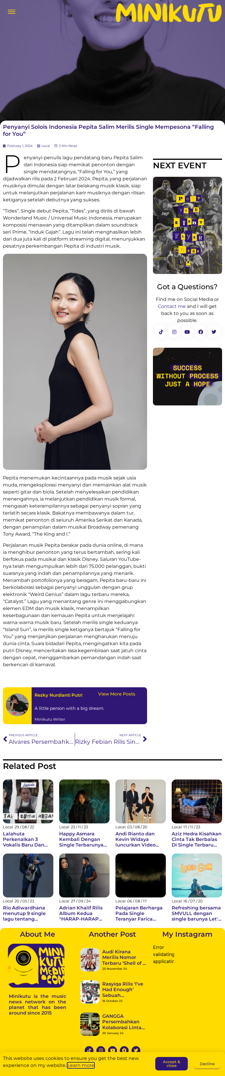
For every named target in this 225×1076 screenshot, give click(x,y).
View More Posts (116, 694)
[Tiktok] (89, 1050)
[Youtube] (112, 1050)
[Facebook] (124, 1050)
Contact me (172, 306)
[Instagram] (100, 1050)
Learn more (80, 1065)
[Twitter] (136, 1050)
